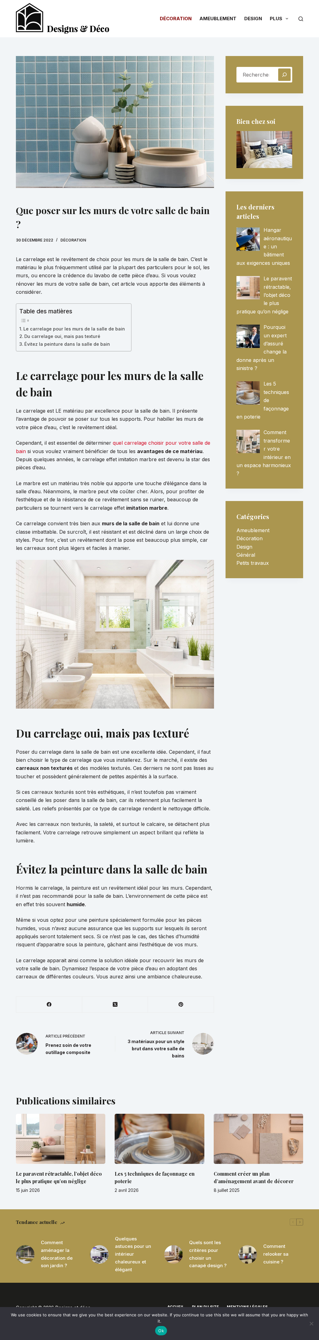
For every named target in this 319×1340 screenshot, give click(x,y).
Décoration (176, 18)
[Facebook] (49, 1005)
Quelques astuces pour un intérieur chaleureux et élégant (133, 1254)
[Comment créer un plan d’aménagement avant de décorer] (258, 1139)
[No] (311, 1323)
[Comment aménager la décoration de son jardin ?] (25, 1254)
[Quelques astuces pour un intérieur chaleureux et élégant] (99, 1254)
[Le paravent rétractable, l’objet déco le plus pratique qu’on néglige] (60, 1139)
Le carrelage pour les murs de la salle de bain (74, 328)
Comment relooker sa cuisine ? (275, 1254)
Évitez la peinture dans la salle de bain (67, 344)
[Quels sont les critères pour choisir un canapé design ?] (173, 1254)
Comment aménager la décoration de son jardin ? (57, 1253)
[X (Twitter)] (115, 1005)
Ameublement (217, 18)
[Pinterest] (181, 1005)
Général (245, 555)
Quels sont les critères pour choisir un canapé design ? (207, 1253)
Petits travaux (252, 563)
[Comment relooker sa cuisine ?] (247, 1254)
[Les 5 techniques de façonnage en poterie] (159, 1139)
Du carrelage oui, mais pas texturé (62, 336)
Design (253, 18)
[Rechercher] (300, 18)
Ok (161, 1330)
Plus (276, 18)
